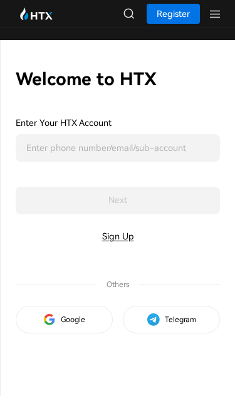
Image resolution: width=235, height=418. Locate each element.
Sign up (118, 236)
